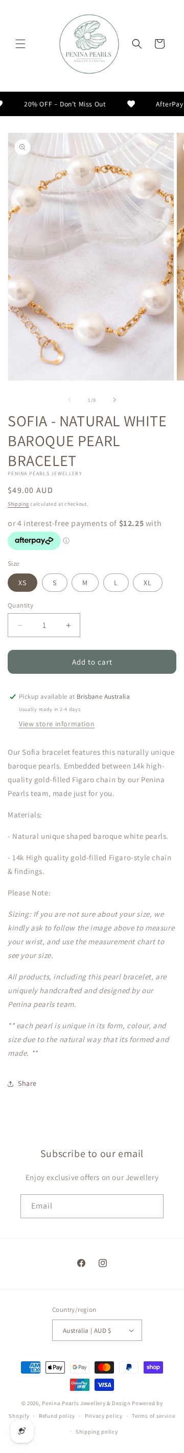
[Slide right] (114, 400)
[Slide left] (69, 400)
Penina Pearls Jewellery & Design (86, 1403)
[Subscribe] (152, 1206)
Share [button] (27, 1083)
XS (22, 582)
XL (148, 582)
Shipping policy (97, 1431)
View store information (57, 723)
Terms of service (153, 1415)
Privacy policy (104, 1415)
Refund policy (57, 1415)
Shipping (18, 504)
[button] (20, 44)
